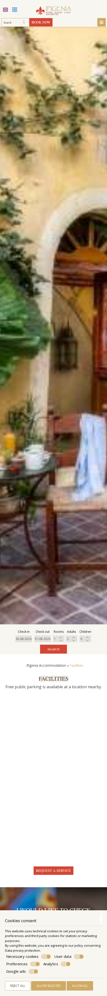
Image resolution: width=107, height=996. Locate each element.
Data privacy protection (22, 950)
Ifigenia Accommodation (46, 665)
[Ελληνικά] (14, 9)
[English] (5, 9)
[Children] (85, 639)
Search (53, 649)
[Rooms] (58, 639)
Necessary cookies (22, 956)
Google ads (16, 971)
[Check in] (24, 639)
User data (62, 956)
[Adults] (71, 639)
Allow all (80, 986)
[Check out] (43, 639)
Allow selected (48, 986)
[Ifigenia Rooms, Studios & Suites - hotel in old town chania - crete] (53, 9)
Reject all (17, 986)
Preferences (17, 964)
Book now (41, 22)
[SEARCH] (25, 22)
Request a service (53, 870)
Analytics (50, 964)
